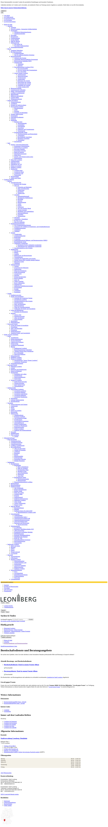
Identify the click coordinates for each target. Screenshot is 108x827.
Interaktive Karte (22, 471)
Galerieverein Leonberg (17, 342)
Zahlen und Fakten (16, 178)
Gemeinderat (21, 125)
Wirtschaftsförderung (16, 570)
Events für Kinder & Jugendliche (19, 325)
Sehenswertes (14, 413)
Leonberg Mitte (18, 494)
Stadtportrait (14, 169)
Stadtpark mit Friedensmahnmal (22, 430)
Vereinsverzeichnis (19, 383)
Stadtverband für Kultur (20, 381)
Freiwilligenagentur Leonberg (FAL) (24, 67)
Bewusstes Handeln (19, 149)
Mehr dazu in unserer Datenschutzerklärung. (14, 8)
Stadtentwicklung (15, 486)
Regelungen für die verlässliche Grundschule (29, 245)
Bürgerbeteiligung (15, 485)
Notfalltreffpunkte (19, 53)
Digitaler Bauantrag (19, 460)
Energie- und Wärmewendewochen (23, 156)
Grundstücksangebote (16, 442)
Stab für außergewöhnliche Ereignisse (24, 55)
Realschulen (17, 237)
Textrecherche (21, 131)
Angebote (16, 194)
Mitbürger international (17, 96)
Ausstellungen (14, 337)
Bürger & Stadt (8, 24)
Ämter (16, 109)
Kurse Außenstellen (19, 283)
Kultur (9, 336)
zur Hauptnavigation (9, 18)
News (15, 571)
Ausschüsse (21, 128)
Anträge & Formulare (20, 450)
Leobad (13, 368)
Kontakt (16, 289)
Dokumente (7, 646)
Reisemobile (14, 412)
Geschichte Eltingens (19, 392)
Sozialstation (14, 321)
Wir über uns (17, 251)
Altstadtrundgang (18, 415)
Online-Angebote (18, 281)
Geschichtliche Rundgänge (21, 421)
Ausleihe (16, 254)
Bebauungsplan (22, 480)
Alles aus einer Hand (19, 448)
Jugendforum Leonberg (20, 299)
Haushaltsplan (18, 141)
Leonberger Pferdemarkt (17, 345)
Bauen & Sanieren (19, 152)
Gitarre (19, 204)
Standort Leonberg (16, 559)
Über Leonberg (15, 435)
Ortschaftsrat (21, 140)
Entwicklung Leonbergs (17, 389)
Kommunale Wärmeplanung (21, 146)
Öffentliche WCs (15, 163)
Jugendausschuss (18, 302)
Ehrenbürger (14, 398)
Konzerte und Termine (20, 184)
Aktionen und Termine (20, 58)
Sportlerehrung (18, 375)
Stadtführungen (15, 433)
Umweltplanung (15, 514)
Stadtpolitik (14, 120)
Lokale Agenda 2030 (23, 87)
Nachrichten (14, 30)
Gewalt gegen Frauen (54, 687)
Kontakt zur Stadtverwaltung (18, 105)
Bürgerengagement (16, 56)
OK (2, 12)
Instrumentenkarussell (23, 196)
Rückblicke (21, 191)
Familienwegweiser (16, 295)
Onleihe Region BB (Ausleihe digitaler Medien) (27, 260)
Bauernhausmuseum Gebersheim (23, 350)
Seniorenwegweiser (19, 316)
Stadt (8, 143)
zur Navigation (8, 20)
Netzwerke (17, 577)
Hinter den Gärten (19, 492)
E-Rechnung (14, 558)
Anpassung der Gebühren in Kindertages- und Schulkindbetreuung (32, 226)
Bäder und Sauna (15, 546)
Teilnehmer (21, 64)
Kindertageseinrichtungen (17, 223)
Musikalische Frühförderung (25, 198)
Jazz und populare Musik (24, 208)
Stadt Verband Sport (19, 384)
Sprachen (16, 275)
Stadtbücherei (14, 249)
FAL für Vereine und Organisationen (27, 70)
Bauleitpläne (17, 465)
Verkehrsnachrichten (19, 33)
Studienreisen (17, 269)
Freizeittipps (14, 327)
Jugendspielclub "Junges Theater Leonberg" (26, 360)
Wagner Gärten (18, 505)
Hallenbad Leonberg (16, 366)
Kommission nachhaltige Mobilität (23, 532)
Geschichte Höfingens (20, 395)
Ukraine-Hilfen (15, 97)
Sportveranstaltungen (19, 377)
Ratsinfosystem (18, 122)
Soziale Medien (15, 39)
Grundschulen (18, 234)
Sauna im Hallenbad (16, 371)
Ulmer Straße (17, 501)
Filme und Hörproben (23, 188)
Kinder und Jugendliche (17, 296)
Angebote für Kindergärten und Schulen (25, 258)
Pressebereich (14, 36)
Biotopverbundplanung (20, 489)
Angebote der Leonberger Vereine (23, 298)
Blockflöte (20, 199)
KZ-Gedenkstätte (18, 353)
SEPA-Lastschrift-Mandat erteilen (10, 794)
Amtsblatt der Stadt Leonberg (55, 677)
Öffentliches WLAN (16, 164)
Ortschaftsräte (21, 126)
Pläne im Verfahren (23, 468)
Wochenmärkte (15, 176)
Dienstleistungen (18, 108)
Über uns (16, 185)
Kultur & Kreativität (19, 272)
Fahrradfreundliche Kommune (22, 539)
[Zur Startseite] (36, 601)
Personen (16, 111)
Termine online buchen (17, 114)
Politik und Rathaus (12, 100)
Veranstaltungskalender (17, 47)
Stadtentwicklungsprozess (21, 498)
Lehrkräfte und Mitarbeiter (25, 187)
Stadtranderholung (16, 331)
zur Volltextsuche (8, 17)
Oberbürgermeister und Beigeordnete (27, 134)
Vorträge (16, 266)
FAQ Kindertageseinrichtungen (22, 225)
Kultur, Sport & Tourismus (11, 334)
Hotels (12, 407)
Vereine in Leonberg (16, 380)
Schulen (13, 232)
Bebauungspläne (18, 456)
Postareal (16, 495)
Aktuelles (9, 26)
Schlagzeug (21, 207)
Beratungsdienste (20, 671)
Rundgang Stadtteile (19, 416)
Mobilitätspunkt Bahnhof (21, 536)
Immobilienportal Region (21, 574)
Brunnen (13, 547)
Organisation (14, 115)
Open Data (20, 476)
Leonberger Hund (19, 172)
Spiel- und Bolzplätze (20, 304)
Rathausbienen (18, 158)
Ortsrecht (13, 118)
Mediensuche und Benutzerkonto (23, 255)
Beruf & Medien (18, 278)
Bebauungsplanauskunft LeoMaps (23, 482)
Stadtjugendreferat (19, 305)
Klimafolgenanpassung (20, 153)
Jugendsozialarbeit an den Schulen (23, 248)
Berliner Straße (18, 491)
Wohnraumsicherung (16, 99)
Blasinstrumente (22, 202)
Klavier (20, 205)
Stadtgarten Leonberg (20, 500)
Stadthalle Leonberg (16, 357)
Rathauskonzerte (15, 356)
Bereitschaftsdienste (21, 665)
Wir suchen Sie (18, 44)
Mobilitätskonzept (19, 533)
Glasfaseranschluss (16, 441)
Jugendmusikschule (16, 182)
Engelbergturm (18, 419)
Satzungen (17, 217)
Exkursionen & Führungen (21, 267)
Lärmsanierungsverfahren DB (22, 518)
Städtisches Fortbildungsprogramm (23, 286)
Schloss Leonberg (19, 429)
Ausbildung (14, 103)
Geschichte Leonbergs (20, 391)
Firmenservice (18, 284)
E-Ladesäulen (18, 527)
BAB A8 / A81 (18, 538)
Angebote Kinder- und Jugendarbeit (20, 333)
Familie (9, 293)
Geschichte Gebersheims (20, 394)
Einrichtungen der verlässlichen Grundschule (29, 246)
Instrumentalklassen (23, 213)
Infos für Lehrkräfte (19, 222)
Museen (13, 346)
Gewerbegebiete (18, 573)
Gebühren (16, 231)
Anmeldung (17, 229)
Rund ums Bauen (12, 439)
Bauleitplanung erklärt (20, 477)
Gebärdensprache (8, 607)
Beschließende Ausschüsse (25, 137)
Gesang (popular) (22, 210)
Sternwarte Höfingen (19, 354)
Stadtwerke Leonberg (13, 544)
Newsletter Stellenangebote (21, 46)
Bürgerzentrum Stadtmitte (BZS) (23, 61)
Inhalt (2, 646)
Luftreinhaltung (18, 515)
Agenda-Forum (22, 77)
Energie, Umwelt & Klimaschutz (19, 144)
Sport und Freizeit (12, 365)
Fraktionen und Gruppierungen (26, 129)
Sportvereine (17, 378)
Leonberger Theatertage (20, 362)
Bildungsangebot (18, 567)
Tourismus (10, 403)
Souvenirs (13, 432)
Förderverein (21, 190)
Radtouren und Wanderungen (18, 369)
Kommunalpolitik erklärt (20, 132)
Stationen (20, 65)
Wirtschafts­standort (19, 561)
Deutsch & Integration (20, 277)
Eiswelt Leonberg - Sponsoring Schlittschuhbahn (24, 29)
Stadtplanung (10, 462)
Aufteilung (17, 451)
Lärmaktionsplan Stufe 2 (20, 517)
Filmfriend (17, 263)
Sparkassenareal (18, 497)
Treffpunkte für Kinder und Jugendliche (24, 308)
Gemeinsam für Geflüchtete (18, 90)
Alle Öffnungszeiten (6, 773)
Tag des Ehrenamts (16, 340)
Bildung (9, 181)
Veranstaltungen (18, 257)
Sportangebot (14, 372)
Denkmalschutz (18, 457)
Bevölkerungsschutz (16, 52)
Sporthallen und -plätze (20, 374)
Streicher (20, 201)
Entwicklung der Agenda (24, 82)
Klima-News (17, 155)
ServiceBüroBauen (16, 447)
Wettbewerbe (21, 193)
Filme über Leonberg (16, 160)
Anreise (16, 436)
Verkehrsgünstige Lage (20, 562)
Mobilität (16, 509)
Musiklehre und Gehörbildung (26, 211)
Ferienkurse (14, 330)
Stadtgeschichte (11, 388)
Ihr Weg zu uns (18, 220)
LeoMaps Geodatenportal (17, 93)
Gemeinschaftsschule (19, 236)
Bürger (9, 49)
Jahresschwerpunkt (23, 76)
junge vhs (16, 280)
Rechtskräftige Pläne (23, 470)
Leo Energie (14, 553)
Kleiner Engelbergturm (20, 424)
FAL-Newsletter (22, 71)
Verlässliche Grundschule (21, 243)
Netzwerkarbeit (18, 319)
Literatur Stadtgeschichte (17, 400)
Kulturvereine (14, 343)
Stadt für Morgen (15, 41)
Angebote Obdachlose (17, 50)
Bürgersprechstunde (16, 88)
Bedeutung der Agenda (24, 80)
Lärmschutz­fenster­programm (21, 520)
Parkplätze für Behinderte (21, 312)
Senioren (13, 313)
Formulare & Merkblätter (21, 112)
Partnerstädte (17, 175)
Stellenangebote (15, 42)
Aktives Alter (17, 315)
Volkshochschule (15, 264)
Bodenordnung (15, 483)
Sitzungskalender (22, 123)
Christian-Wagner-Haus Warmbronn (23, 351)
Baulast (16, 454)
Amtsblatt (13, 27)
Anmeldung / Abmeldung (21, 219)
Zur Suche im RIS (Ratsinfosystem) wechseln (13, 621)
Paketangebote (21, 216)
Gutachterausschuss (16, 444)
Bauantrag (17, 453)
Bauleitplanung (15, 464)
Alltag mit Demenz (19, 318)
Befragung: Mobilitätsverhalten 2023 (24, 529)
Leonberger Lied (18, 173)
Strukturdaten (17, 564)
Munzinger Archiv (19, 261)
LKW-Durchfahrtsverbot (20, 521)
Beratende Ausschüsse (23, 138)
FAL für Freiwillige (23, 68)
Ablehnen (3, 10)
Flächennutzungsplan (23, 479)
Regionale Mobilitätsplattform (22, 535)
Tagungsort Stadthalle (20, 565)
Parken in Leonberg (16, 166)
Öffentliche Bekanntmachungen (22, 32)
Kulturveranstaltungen (17, 339)
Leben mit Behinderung (17, 310)
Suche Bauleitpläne (23, 473)
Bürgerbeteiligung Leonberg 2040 (27, 512)
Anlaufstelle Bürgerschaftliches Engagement (26, 59)
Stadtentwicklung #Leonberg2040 (23, 511)
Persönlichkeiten (15, 401)
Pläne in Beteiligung (23, 467)
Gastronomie (14, 406)
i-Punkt (13, 409)
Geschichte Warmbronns (20, 397)
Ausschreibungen (15, 556)
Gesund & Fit (17, 274)
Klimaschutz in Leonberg (21, 147)
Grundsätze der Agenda (24, 85)
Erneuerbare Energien (20, 150)
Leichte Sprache (8, 605)
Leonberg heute (18, 170)
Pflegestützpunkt (15, 322)
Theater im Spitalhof (16, 359)
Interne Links (13, 646)
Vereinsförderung (18, 386)
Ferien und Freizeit (12, 324)
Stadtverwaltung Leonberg (14, 738)
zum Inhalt (7, 15)
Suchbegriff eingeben (6, 619)
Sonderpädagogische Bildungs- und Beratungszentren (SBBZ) (30, 240)
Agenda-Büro (21, 79)
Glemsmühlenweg (19, 422)
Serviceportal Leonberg (17, 106)
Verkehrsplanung (15, 526)
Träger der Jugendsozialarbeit (22, 307)
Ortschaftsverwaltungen (17, 117)
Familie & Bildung (9, 179)
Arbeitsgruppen (22, 74)
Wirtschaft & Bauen (9, 438)
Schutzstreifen (18, 543)
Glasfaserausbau (15, 161)
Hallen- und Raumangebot (18, 91)
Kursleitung (17, 292)
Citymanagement (15, 579)
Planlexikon (21, 474)
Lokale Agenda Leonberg (21, 73)
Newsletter (14, 35)
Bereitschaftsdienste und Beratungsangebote (16, 643)
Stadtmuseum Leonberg (20, 348)
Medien (16, 252)
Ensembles (20, 214)
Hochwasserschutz (23, 524)
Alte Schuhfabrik (18, 488)
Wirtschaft (10, 555)
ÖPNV (13, 549)
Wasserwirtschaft (15, 552)
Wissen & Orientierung (20, 270)
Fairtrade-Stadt (18, 62)
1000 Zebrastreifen (19, 530)
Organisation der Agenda (24, 84)
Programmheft (18, 287)
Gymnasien (17, 239)
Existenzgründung (19, 576)
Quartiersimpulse (15, 38)
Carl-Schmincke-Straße (20, 418)
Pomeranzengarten (19, 427)
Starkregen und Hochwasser (21, 523)
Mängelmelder (14, 94)
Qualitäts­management (20, 228)
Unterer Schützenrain (19, 503)
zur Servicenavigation (10, 21)
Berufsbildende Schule (20, 242)
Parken (13, 550)
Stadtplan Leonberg (16, 167)
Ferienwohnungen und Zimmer (19, 404)
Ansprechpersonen (16, 102)
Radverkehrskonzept (19, 541)
